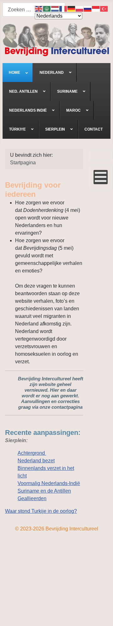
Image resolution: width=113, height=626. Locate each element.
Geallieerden (32, 498)
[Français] (63, 8)
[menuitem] (18, 72)
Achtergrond (32, 453)
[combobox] (34, 10)
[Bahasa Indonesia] (96, 8)
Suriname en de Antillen (44, 491)
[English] (39, 8)
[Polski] (80, 8)
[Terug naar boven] (102, 614)
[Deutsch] (71, 8)
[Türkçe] (104, 8)
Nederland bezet (36, 460)
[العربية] (47, 8)
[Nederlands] (55, 8)
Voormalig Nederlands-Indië (49, 483)
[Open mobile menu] (101, 177)
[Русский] (88, 8)
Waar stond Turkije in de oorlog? (41, 511)
